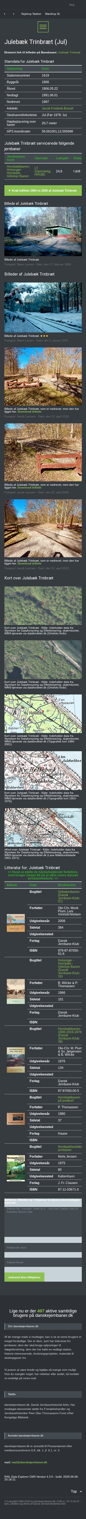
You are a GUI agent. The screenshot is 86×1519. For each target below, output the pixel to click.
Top (74, 1491)
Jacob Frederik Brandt (57, 108)
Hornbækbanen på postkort (69, 1099)
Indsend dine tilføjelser (24, 1277)
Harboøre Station (57, 13)
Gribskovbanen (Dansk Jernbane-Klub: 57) (69, 896)
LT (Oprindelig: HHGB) (43, 171)
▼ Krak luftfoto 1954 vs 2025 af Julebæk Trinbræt (42, 190)
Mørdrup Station (31, 13)
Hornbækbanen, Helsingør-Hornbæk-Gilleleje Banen (18, 171)
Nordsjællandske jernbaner (70, 1148)
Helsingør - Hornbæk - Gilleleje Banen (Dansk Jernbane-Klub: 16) (69, 968)
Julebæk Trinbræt (69, 52)
